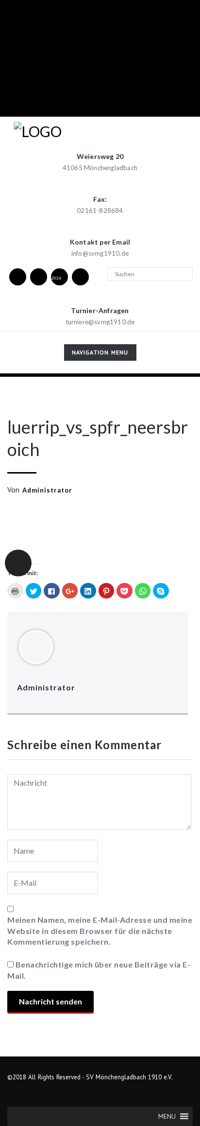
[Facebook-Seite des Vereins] (17, 276)
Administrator (47, 490)
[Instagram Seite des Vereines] (38, 276)
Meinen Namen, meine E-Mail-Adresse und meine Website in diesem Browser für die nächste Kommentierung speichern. (99, 930)
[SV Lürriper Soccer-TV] (80, 276)
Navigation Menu (100, 354)
